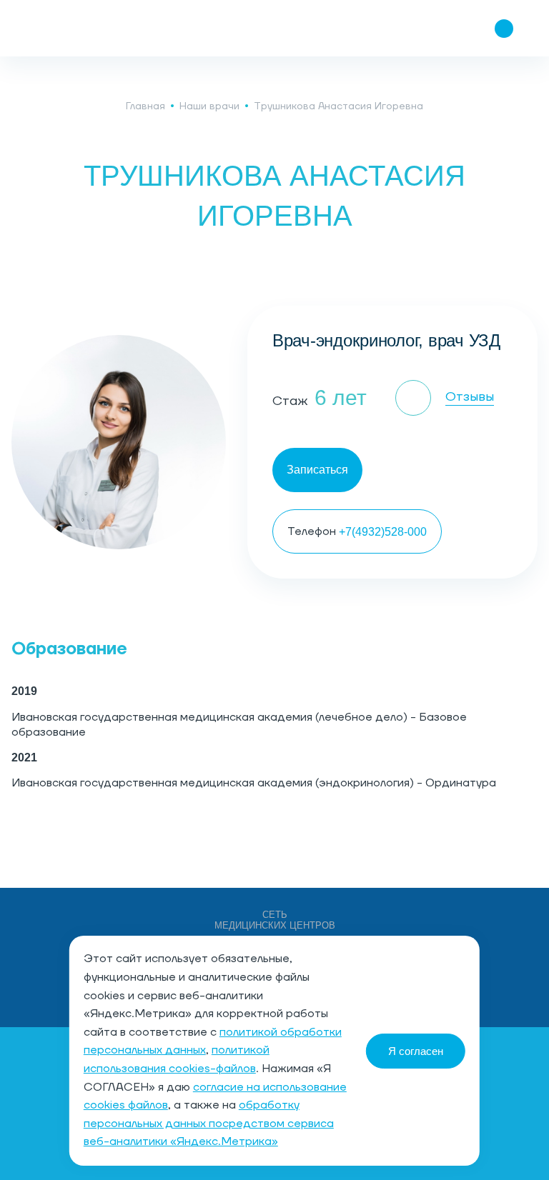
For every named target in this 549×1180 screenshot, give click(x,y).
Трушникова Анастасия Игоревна (338, 106)
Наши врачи (209, 106)
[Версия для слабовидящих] (419, 28)
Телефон (357, 531)
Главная (145, 106)
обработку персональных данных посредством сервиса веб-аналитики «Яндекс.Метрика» (209, 1123)
